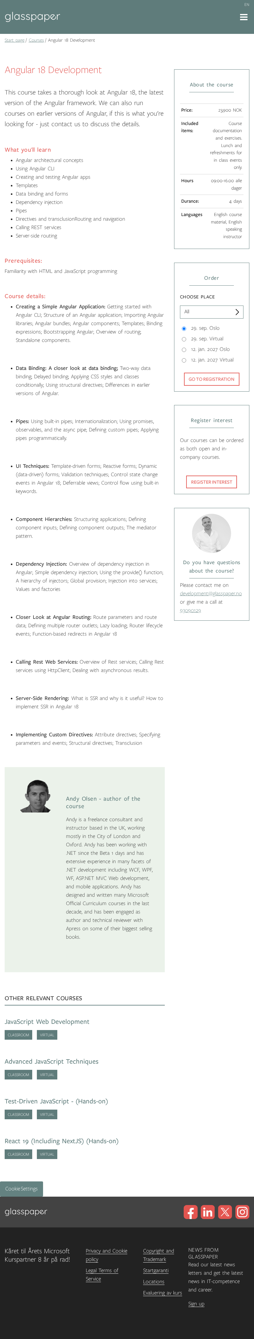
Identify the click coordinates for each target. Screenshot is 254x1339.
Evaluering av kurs (162, 1293)
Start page (14, 40)
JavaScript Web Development (47, 1021)
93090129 (190, 610)
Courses (36, 40)
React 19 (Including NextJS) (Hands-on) (62, 1141)
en (246, 4)
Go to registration (211, 379)
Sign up (196, 1304)
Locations (153, 1282)
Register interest (211, 482)
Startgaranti (156, 1270)
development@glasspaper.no (211, 593)
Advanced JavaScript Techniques (52, 1061)
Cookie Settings (21, 1189)
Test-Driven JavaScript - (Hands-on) (56, 1101)
